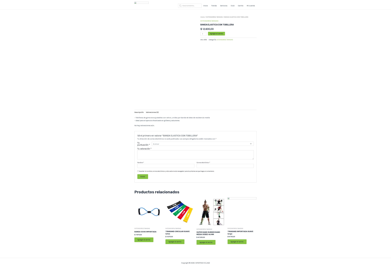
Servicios (223, 6)
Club (232, 6)
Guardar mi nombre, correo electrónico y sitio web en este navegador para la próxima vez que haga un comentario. (176, 171)
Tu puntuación (143, 144)
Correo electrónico (203, 162)
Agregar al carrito (216, 34)
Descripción (139, 112)
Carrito (240, 6)
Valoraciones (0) (152, 112)
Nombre (140, 162)
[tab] (139, 112)
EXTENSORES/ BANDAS (214, 17)
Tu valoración (144, 148)
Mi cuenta (251, 6)
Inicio (205, 6)
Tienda (214, 6)
